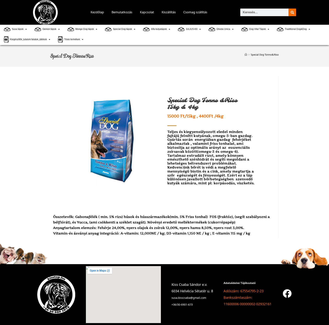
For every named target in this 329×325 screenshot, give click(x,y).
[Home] (246, 54)
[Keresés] (292, 12)
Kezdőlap (97, 12)
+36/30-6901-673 (182, 304)
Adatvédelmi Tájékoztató (240, 282)
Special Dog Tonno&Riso (265, 54)
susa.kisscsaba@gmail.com (189, 298)
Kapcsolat (147, 12)
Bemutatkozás (122, 12)
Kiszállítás (169, 12)
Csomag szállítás (195, 12)
